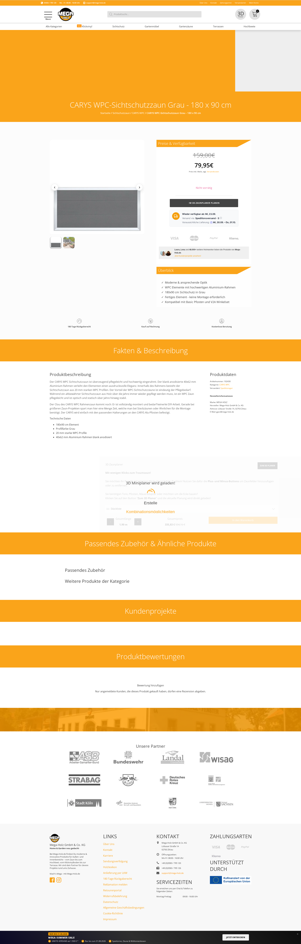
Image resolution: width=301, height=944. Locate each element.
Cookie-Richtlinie (113, 913)
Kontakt (107, 850)
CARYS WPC (138, 113)
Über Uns (108, 844)
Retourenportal (112, 890)
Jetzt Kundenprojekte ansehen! (187, 256)
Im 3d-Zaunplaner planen (204, 203)
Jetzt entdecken (235, 937)
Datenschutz (110, 902)
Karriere (108, 855)
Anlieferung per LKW (115, 873)
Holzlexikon (110, 867)
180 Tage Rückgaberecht (117, 878)
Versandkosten (213, 171)
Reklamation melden (115, 884)
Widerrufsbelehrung (115, 896)
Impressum (110, 919)
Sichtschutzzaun (121, 113)
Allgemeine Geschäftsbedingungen (123, 907)
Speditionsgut (226, 388)
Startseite (105, 113)
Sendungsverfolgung (115, 861)
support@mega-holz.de (96, 3)
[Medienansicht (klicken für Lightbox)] (97, 187)
